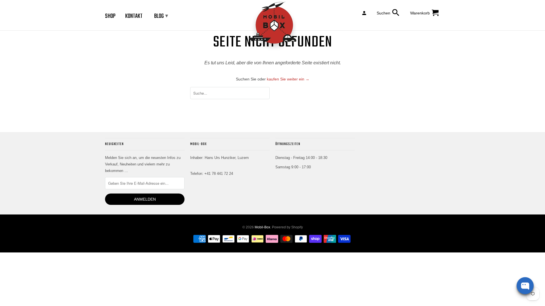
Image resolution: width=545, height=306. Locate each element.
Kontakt (133, 16)
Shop (110, 16)
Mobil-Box (262, 227)
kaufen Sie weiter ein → (288, 79)
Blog (161, 16)
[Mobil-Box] (272, 26)
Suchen (383, 13)
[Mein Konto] (364, 13)
